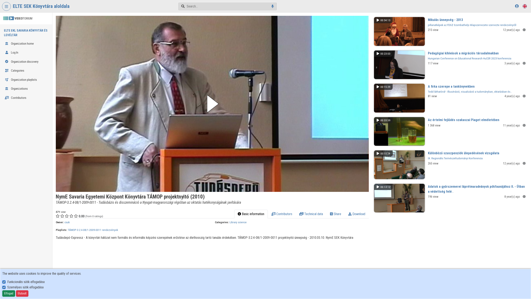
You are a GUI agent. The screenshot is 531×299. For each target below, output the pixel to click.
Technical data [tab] (313, 214)
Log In (14, 52)
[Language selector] (525, 6)
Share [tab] (337, 214)
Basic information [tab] (252, 214)
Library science (238, 222)
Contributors (18, 98)
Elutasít (22, 293)
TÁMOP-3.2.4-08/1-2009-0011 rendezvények (93, 230)
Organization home (22, 43)
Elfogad (8, 293)
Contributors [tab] (283, 214)
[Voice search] (273, 6)
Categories (17, 70)
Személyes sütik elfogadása (25, 287)
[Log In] (517, 6)
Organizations (19, 89)
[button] (212, 104)
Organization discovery (24, 62)
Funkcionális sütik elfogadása (26, 282)
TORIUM (23, 18)
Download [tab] (358, 214)
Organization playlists (23, 80)
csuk (67, 222)
